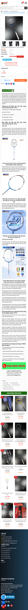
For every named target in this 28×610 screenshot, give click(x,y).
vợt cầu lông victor (14, 382)
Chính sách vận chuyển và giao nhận (8, 548)
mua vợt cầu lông (6, 384)
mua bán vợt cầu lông (7, 386)
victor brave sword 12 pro (8, 388)
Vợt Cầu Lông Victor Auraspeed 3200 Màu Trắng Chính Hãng (21, 441)
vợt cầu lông (5, 382)
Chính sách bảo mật (5, 554)
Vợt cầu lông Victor (14, 11)
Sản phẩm (6, 11)
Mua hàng (8, 80)
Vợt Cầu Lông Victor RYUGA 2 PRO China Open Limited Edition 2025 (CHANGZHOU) (7, 468)
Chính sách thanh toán (6, 550)
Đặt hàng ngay (21, 80)
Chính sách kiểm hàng (5, 558)
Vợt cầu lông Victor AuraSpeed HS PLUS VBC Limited (7, 415)
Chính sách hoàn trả (5, 552)
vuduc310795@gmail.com (9, 593)
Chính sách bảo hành (5, 556)
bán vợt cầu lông (15, 384)
